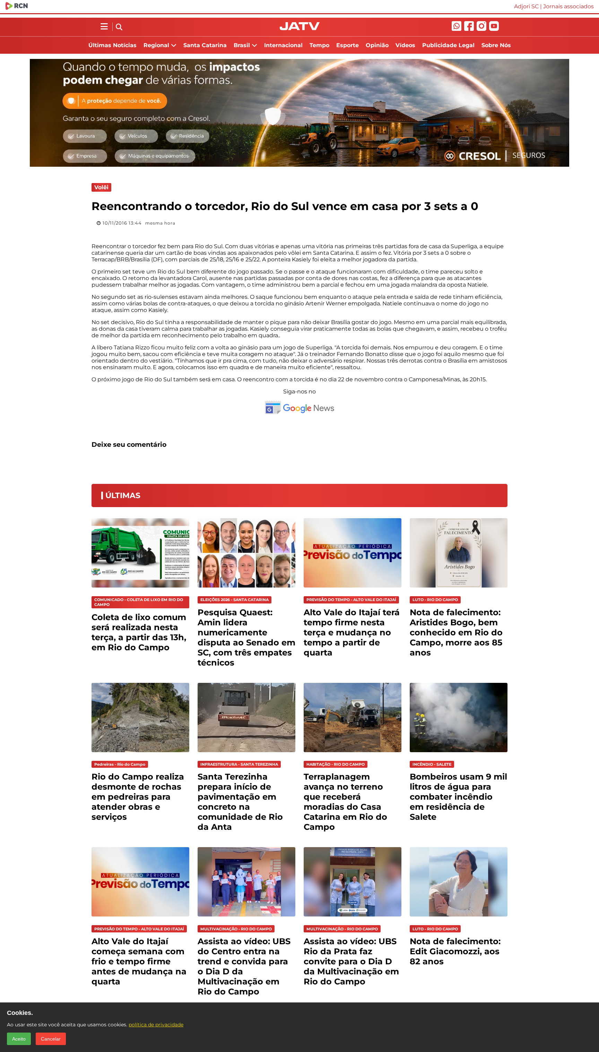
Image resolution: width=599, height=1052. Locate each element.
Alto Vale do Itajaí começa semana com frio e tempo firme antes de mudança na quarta (139, 961)
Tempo (319, 45)
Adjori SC (526, 6)
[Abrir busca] (119, 27)
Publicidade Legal (448, 45)
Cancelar (51, 1039)
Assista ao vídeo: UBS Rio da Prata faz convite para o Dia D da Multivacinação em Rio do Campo (351, 961)
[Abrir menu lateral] (104, 26)
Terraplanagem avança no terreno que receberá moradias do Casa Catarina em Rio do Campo (345, 802)
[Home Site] (300, 28)
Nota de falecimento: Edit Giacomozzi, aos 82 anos (455, 951)
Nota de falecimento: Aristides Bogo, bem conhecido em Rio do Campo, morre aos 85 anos (456, 632)
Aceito (19, 1039)
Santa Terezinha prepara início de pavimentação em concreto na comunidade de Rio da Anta (240, 802)
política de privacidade (156, 1024)
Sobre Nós (496, 45)
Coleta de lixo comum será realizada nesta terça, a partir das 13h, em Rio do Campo (139, 632)
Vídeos (405, 45)
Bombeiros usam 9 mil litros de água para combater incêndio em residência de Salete (458, 797)
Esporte (347, 45)
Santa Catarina (205, 45)
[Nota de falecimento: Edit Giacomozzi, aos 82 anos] (458, 918)
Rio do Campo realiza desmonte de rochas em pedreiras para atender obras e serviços (138, 797)
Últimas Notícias (112, 45)
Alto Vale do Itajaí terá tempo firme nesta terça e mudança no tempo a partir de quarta (352, 632)
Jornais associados (568, 6)
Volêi (101, 187)
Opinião (377, 45)
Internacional (283, 45)
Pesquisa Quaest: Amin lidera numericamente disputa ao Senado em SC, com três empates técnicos (246, 637)
